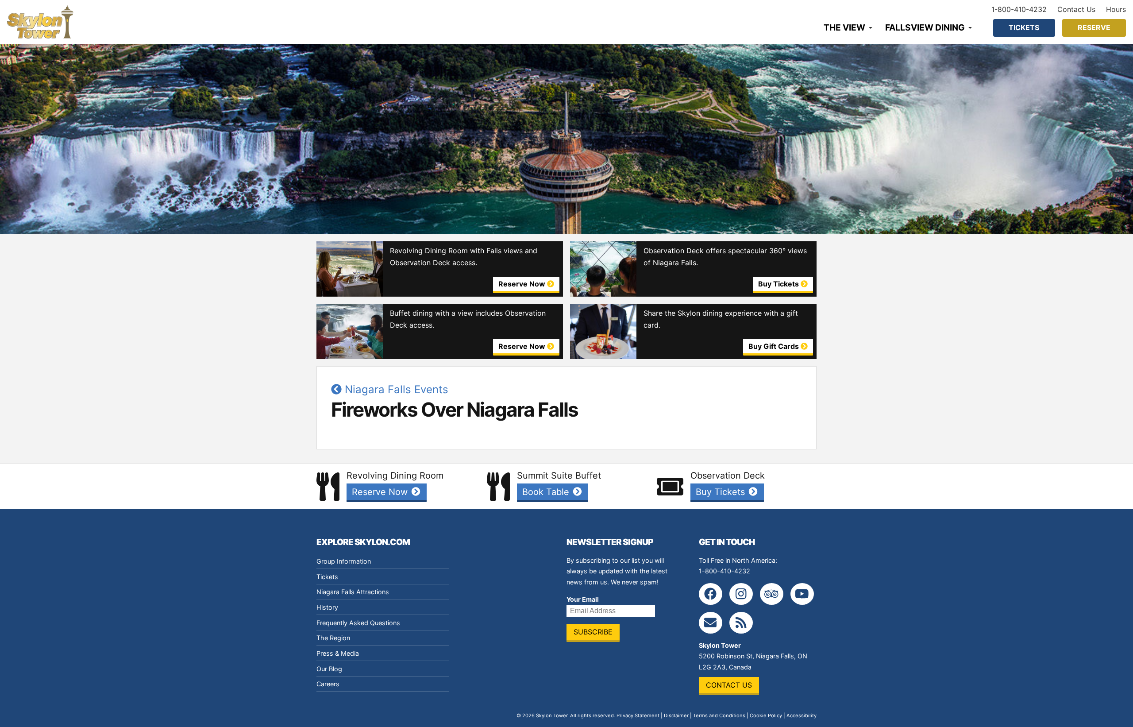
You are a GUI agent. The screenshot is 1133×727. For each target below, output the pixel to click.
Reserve (1094, 27)
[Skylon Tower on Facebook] (710, 594)
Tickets (1024, 27)
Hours (1116, 9)
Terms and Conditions (719, 715)
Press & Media (337, 653)
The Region (333, 638)
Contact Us (1076, 9)
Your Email (582, 599)
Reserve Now (381, 492)
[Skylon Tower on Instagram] (741, 594)
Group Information (343, 561)
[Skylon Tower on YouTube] (802, 594)
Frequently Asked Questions (358, 622)
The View (844, 27)
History (327, 607)
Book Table (547, 492)
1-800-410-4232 (1019, 9)
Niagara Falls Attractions (352, 592)
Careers (327, 684)
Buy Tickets (722, 492)
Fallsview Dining (925, 27)
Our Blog (329, 669)
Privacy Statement (638, 715)
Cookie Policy (766, 715)
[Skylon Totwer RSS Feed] (741, 623)
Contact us (729, 685)
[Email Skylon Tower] (710, 623)
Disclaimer (676, 715)
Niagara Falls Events (395, 389)
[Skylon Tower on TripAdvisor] (771, 594)
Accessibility (801, 715)
